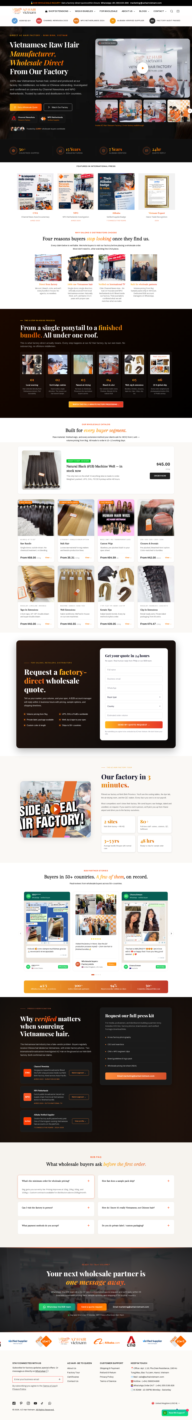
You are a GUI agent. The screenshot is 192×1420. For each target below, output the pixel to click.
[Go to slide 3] (98, 974)
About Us (71, 1368)
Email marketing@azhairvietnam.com (136, 1076)
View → (48, 558)
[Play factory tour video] (55, 809)
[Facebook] (14, 1403)
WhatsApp (40, 1371)
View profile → (80, 1121)
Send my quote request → (134, 725)
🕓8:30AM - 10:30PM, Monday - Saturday (151, 1390)
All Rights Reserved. (45, 1410)
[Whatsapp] (49, 1403)
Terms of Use (49, 1386)
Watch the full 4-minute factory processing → (96, 404)
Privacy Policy (107, 1377)
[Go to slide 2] (96, 974)
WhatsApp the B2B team (59, 1307)
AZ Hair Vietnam (27, 1410)
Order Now (160, 476)
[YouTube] (35, 1403)
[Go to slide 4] (100, 974)
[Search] (171, 11)
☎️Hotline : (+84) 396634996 (145, 1381)
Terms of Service (108, 1381)
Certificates (73, 1377)
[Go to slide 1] (92, 974)
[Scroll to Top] (187, 1406)
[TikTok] (42, 1403)
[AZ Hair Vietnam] (24, 11)
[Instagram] (28, 1403)
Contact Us (72, 1381)
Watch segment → (79, 1073)
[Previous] (20, 933)
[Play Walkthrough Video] (142, 68)
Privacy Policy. (19, 1389)
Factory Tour (73, 1372)
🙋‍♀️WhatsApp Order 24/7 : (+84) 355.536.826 (152, 1385)
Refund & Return (108, 1372)
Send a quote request (91, 1307)
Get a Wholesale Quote (27, 107)
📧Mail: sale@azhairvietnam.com (147, 1377)
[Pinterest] (21, 1403)
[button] (178, 11)
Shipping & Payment (110, 1368)
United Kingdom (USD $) (166, 1403)
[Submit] (59, 1379)
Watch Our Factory (60, 107)
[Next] (171, 933)
